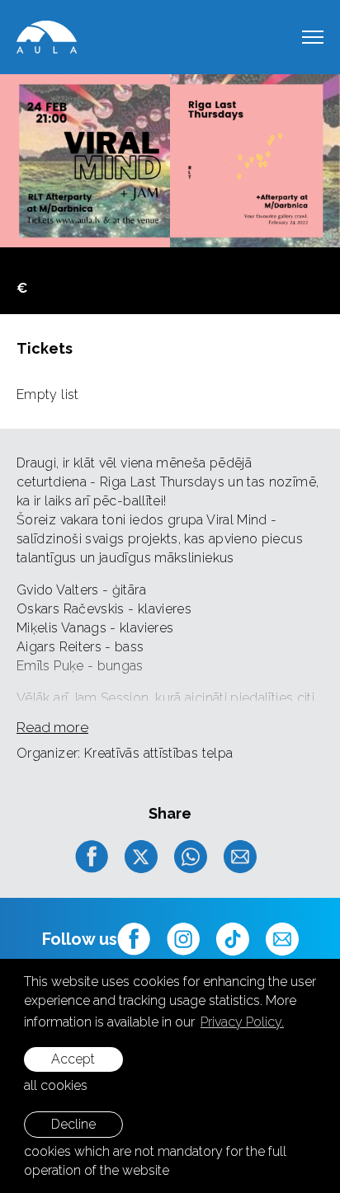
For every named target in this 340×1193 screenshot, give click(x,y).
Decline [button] (73, 1124)
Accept (73, 1059)
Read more (52, 727)
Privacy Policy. (242, 1022)
